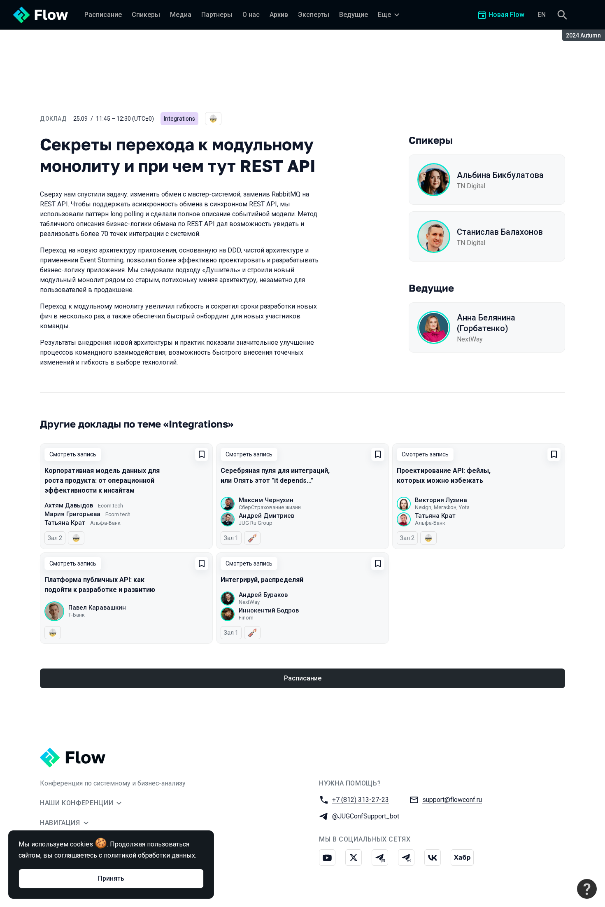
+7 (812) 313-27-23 (360, 800)
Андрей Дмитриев (266, 515)
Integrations (179, 118)
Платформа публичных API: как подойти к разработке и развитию (99, 585)
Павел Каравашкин (97, 607)
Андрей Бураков (263, 594)
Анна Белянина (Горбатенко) (486, 323)
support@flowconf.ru (452, 800)
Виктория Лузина (441, 500)
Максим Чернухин (266, 500)
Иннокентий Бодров (269, 610)
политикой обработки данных (149, 855)
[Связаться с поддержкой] (587, 889)
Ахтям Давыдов (68, 505)
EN (542, 15)
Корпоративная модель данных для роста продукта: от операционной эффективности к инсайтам (102, 480)
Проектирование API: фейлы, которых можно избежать (444, 475)
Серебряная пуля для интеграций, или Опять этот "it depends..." (275, 475)
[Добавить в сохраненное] (201, 454)
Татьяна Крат (64, 522)
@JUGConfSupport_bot (365, 816)
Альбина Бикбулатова (500, 175)
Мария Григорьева (72, 514)
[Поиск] (562, 15)
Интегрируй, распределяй (262, 580)
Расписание (302, 678)
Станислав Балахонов (500, 232)
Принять (111, 878)
